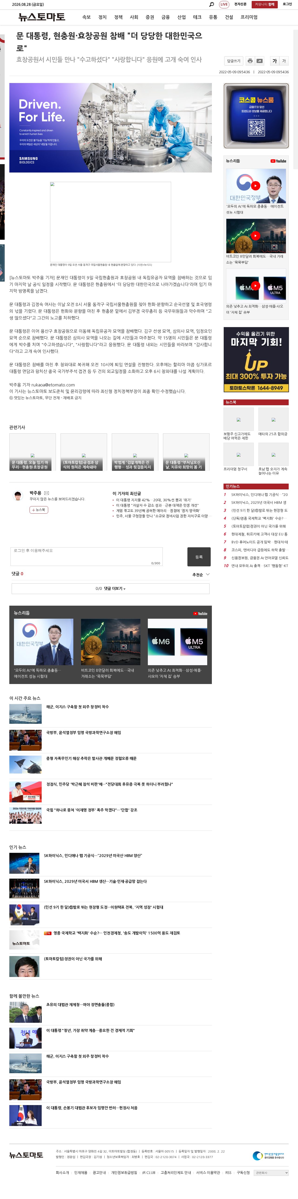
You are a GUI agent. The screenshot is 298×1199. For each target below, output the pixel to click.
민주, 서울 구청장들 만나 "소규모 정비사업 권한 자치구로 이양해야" (166, 516)
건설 (229, 17)
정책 (118, 17)
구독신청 (243, 1172)
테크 (197, 17)
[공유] (259, 61)
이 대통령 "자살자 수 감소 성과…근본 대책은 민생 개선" (157, 505)
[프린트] (250, 61)
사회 (134, 17)
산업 (181, 17)
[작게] (284, 61)
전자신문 (240, 4)
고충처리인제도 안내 (176, 1172)
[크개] (274, 61)
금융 (166, 17)
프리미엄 (249, 17)
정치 (102, 17)
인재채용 (80, 1172)
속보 (86, 17)
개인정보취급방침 (124, 1172)
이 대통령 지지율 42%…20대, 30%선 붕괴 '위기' (154, 500)
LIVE (224, 4)
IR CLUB (148, 1172)
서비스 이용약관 (208, 1172)
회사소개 (62, 1172)
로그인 (287, 4)
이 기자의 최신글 (127, 494)
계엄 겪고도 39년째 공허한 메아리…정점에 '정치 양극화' (158, 510)
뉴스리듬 (233, 161)
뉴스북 (40, 509)
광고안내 (99, 1172)
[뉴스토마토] (42, 17)
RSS (228, 1172)
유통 (213, 17)
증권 (150, 17)
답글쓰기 (233, 61)
